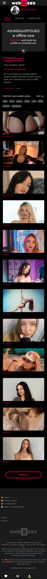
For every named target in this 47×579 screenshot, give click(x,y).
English (4, 518)
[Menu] (4, 3)
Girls (18, 88)
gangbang (16, 106)
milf (28, 79)
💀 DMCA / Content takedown (13, 507)
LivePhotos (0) (34, 18)
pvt (31, 79)
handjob (14, 77)
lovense (37, 77)
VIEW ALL (40, 96)
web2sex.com (16, 568)
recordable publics (29, 74)
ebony (19, 101)
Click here (15, 40)
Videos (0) (19, 18)
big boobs (22, 77)
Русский (4, 521)
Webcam (7, 18)
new (5, 101)
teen (11, 79)
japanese (7, 82)
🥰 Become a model (9, 501)
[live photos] (18, 576)
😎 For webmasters (9, 504)
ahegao (7, 77)
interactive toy (19, 79)
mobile (30, 77)
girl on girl (8, 74)
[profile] (29, 576)
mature (6, 106)
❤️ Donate (5, 497)
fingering (16, 74)
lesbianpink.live (30, 568)
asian (6, 79)
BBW (36, 79)
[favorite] (6, 576)
